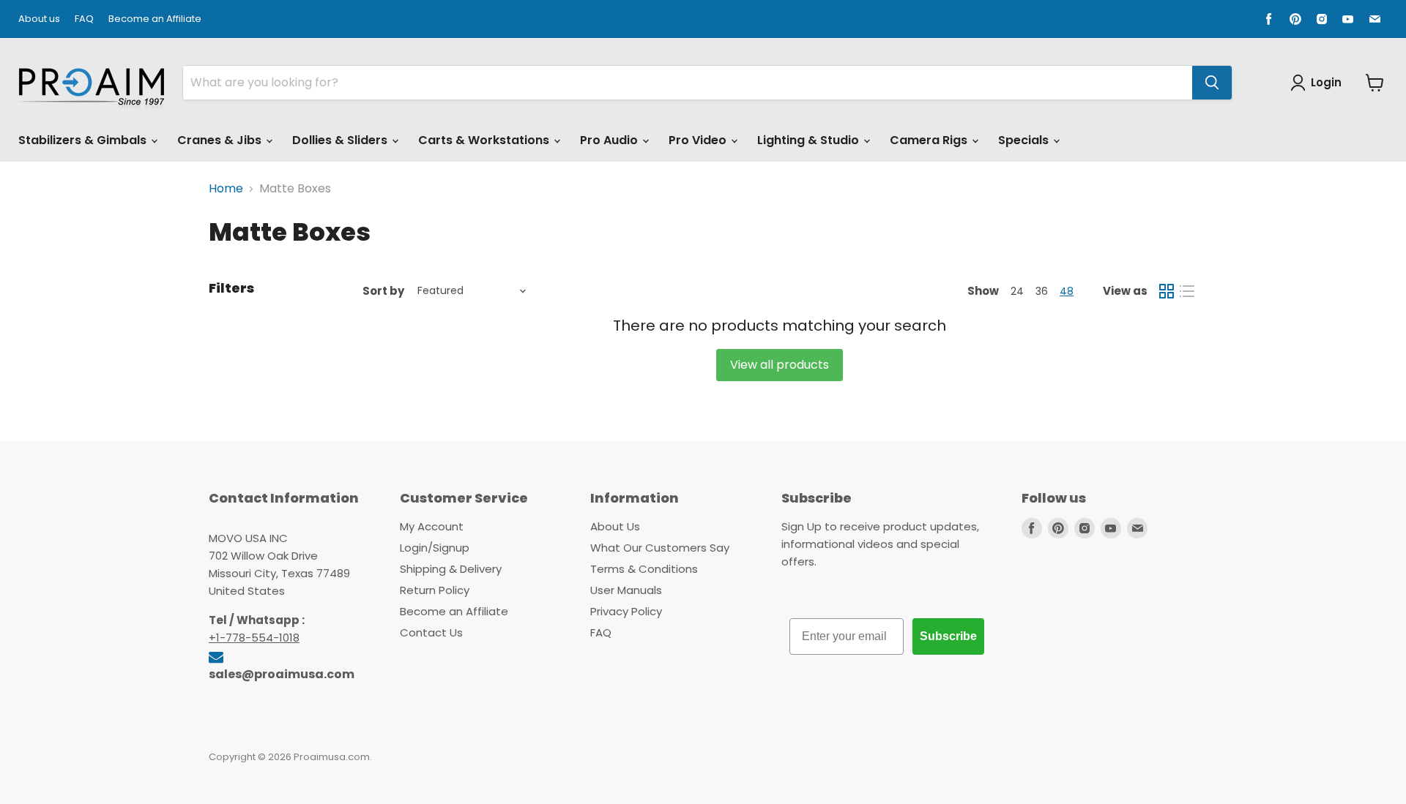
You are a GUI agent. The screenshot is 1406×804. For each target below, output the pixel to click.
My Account (432, 526)
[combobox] (687, 82)
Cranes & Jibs (220, 140)
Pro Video (699, 140)
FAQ (84, 19)
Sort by (383, 291)
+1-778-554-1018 (254, 637)
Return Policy (434, 590)
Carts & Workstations (485, 140)
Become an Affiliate (154, 19)
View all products (779, 364)
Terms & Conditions (644, 568)
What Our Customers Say (659, 547)
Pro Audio (610, 140)
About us (39, 19)
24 (1017, 291)
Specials (1025, 140)
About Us (615, 526)
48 (1067, 291)
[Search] (1212, 82)
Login (1326, 82)
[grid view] (1166, 291)
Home (226, 188)
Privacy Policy (626, 611)
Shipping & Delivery (451, 568)
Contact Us (431, 632)
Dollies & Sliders (341, 140)
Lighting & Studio (809, 140)
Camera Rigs (930, 140)
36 (1041, 291)
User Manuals (626, 590)
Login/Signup (434, 547)
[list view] (1187, 291)
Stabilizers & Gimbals (83, 140)
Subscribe (948, 636)
